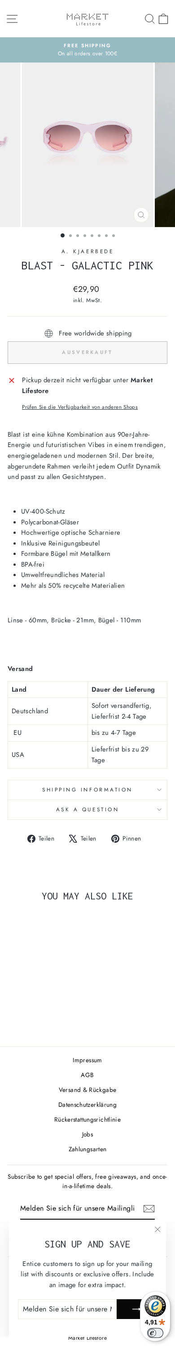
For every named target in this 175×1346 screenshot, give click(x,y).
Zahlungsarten (88, 1149)
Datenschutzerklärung (87, 1104)
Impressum (87, 1059)
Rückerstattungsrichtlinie (87, 1119)
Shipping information (87, 789)
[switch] (155, 1333)
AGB (87, 1074)
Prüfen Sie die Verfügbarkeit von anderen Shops (80, 407)
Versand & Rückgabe (88, 1089)
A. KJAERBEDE (87, 251)
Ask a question (87, 809)
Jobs (87, 1134)
